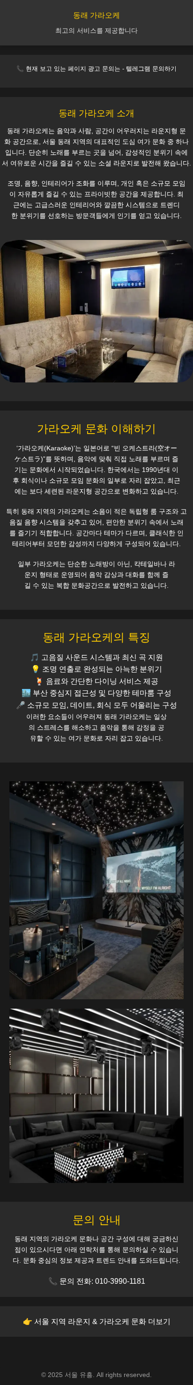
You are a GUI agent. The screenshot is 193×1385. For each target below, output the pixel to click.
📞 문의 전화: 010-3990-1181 (96, 1281)
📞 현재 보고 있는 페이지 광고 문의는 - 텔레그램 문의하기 (96, 68)
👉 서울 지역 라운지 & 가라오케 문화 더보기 (97, 1321)
